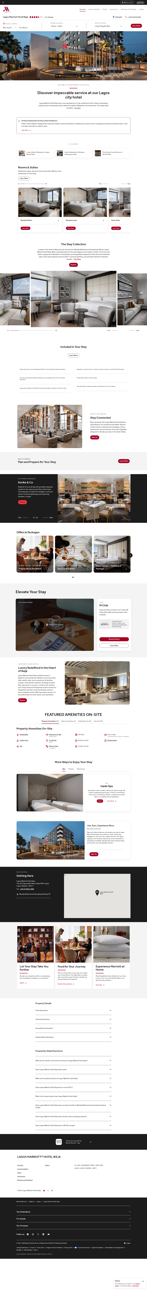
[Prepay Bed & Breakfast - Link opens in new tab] (34, 554)
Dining (105, 9)
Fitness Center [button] (53, 746)
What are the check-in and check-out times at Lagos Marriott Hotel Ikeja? (62, 1061)
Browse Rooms (114, 639)
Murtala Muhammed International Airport (33, 894)
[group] (73, 498)
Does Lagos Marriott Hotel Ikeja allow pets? (51, 1069)
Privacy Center (68, 1247)
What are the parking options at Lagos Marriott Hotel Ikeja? (57, 1078)
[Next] (130, 555)
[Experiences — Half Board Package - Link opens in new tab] (112, 554)
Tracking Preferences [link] (22, 1247)
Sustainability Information (45, 1037)
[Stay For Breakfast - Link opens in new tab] (73, 554)
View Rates (25, 228)
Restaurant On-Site (55, 734)
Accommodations (94, 9)
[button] (127, 2)
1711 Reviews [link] (48, 17)
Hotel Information (42, 1010)
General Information (43, 1019)
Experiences (114, 9)
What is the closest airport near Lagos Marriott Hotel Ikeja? (56, 1096)
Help (35, 1250)
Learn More (24, 130)
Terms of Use (40, 1247)
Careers (32, 1247)
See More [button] (77, 108)
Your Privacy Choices (84, 1247)
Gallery (142, 9)
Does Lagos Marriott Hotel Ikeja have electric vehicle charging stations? (61, 1116)
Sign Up (95, 437)
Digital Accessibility (97, 1247)
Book (100, 801)
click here (135, 1286)
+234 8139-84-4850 (134, 17)
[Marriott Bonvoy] (139, 2)
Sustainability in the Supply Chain (114, 1247)
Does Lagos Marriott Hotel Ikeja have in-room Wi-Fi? (54, 1087)
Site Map (18, 1250)
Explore (73, 265)
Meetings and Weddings (128, 9)
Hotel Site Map (28, 1250)
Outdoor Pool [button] (24, 740)
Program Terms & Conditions (54, 1247)
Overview (83, 9)
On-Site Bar (52, 740)
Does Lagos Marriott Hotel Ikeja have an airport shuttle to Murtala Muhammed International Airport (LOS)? (71, 1106)
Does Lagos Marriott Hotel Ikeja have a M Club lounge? (55, 1125)
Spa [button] (21, 746)
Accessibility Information (44, 1028)
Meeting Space (112, 740)
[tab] (50, 721)
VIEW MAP (118, 17)
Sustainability (24, 734)
